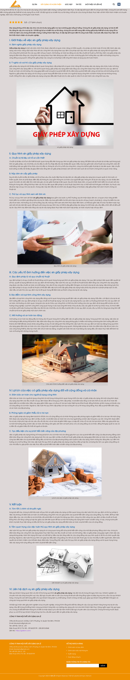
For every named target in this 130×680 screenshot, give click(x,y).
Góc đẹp (68, 4)
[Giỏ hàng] (119, 4)
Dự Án (34, 4)
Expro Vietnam (86, 676)
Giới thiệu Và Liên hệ (93, 4)
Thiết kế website (74, 676)
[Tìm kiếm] (114, 4)
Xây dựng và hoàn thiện (51, 4)
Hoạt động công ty (74, 657)
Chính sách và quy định (76, 647)
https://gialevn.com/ (23, 630)
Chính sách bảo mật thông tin (78, 650)
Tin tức (79, 4)
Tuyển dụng (72, 654)
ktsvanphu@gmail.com (21, 649)
